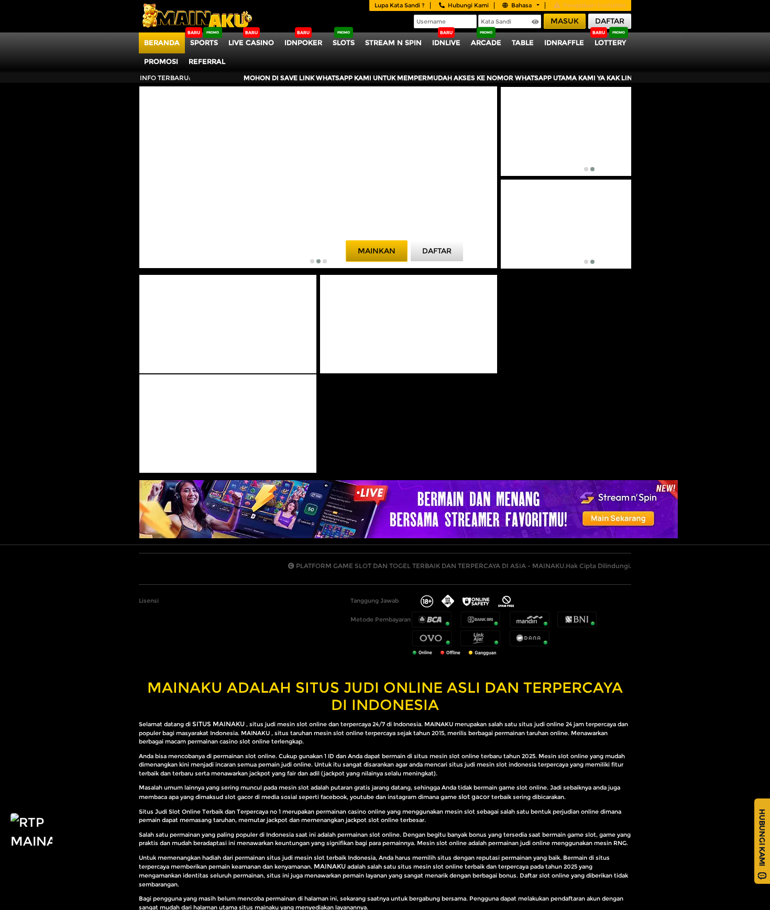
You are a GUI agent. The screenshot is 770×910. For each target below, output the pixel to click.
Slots (344, 42)
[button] (312, 261)
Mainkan (376, 251)
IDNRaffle (564, 42)
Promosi (161, 61)
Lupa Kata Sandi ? (400, 5)
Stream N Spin (393, 42)
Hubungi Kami (468, 5)
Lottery (610, 42)
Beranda (162, 42)
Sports (204, 42)
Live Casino (251, 42)
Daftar (609, 21)
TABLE (523, 42)
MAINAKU (330, 866)
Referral (207, 61)
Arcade (486, 42)
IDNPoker (303, 42)
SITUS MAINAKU (218, 724)
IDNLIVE (446, 42)
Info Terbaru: (165, 78)
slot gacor (474, 797)
